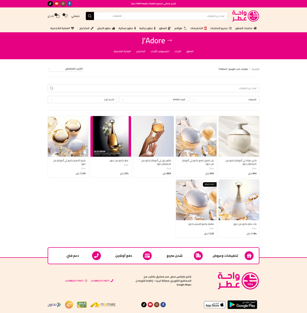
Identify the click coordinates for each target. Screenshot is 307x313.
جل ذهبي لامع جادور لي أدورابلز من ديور (198, 162)
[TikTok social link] (50, 3)
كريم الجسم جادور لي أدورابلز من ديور (69, 162)
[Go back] (169, 40)
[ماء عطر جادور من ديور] (239, 200)
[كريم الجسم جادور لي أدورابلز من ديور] (68, 136)
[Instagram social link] (63, 3)
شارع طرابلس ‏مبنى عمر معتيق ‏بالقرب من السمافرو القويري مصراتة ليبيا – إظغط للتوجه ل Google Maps (163, 280)
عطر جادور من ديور (119, 160)
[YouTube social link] (56, 3)
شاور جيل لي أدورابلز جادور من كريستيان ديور (156, 162)
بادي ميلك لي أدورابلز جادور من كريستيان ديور (241, 162)
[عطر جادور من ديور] (110, 136)
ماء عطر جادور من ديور (245, 224)
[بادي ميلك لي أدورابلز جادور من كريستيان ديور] (239, 136)
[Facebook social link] (69, 3)
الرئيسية (255, 69)
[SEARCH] (90, 16)
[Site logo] (245, 15)
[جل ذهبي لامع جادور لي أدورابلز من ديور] (196, 136)
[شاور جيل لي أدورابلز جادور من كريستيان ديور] (153, 136)
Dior (254, 168)
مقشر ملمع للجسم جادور (201, 224)
